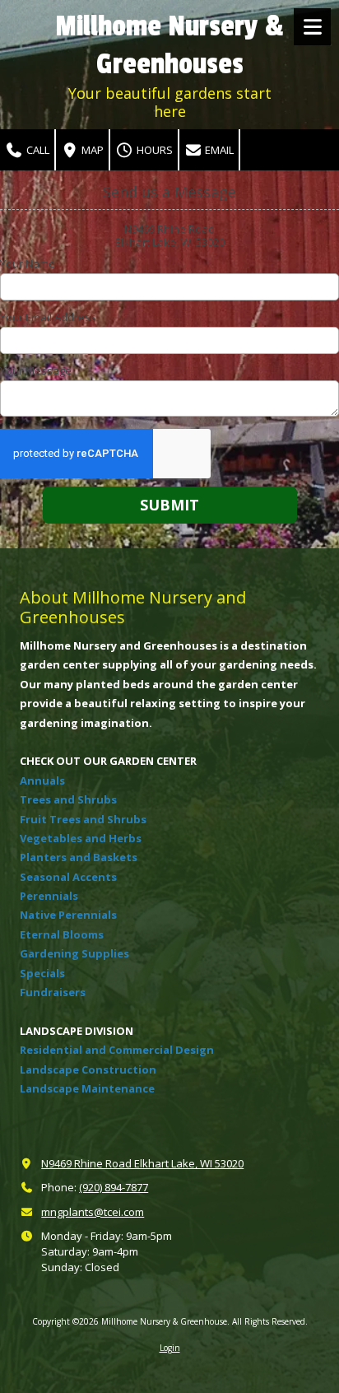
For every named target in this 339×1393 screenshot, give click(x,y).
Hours (153, 149)
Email (218, 149)
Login (170, 1347)
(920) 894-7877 (113, 1187)
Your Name (27, 263)
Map (91, 149)
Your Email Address (48, 317)
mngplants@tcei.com (92, 1211)
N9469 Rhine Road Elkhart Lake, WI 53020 (142, 1163)
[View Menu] (312, 26)
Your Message (36, 370)
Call (36, 149)
